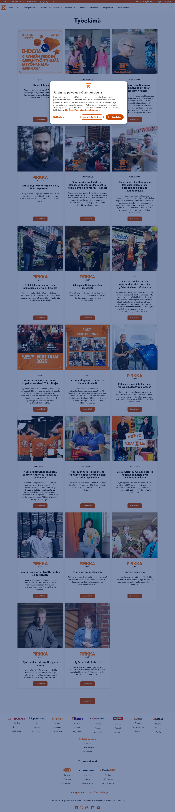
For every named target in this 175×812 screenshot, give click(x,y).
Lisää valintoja (59, 117)
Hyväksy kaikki (114, 117)
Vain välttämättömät (92, 117)
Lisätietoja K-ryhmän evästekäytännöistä (82, 110)
